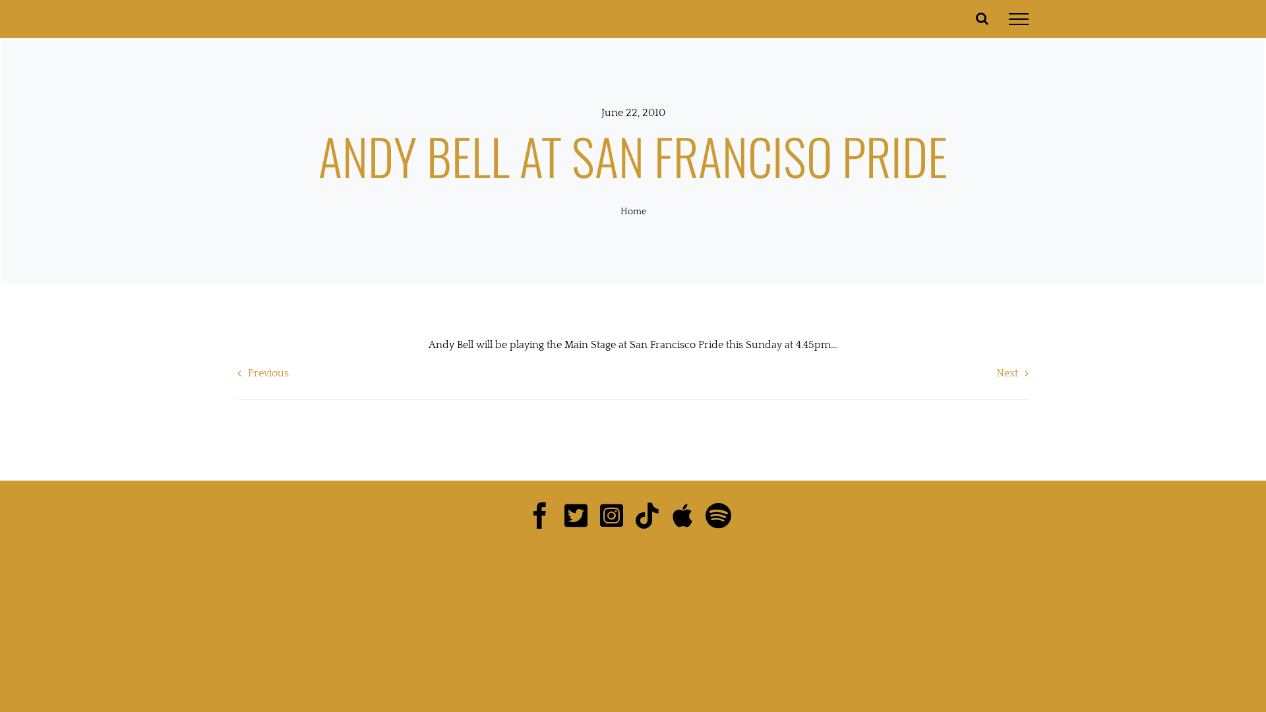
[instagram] (615, 515)
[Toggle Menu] (1018, 19)
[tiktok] (650, 515)
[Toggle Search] (982, 18)
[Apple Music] (686, 515)
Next (1007, 373)
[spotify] (722, 515)
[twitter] (579, 515)
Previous (268, 373)
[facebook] (543, 515)
